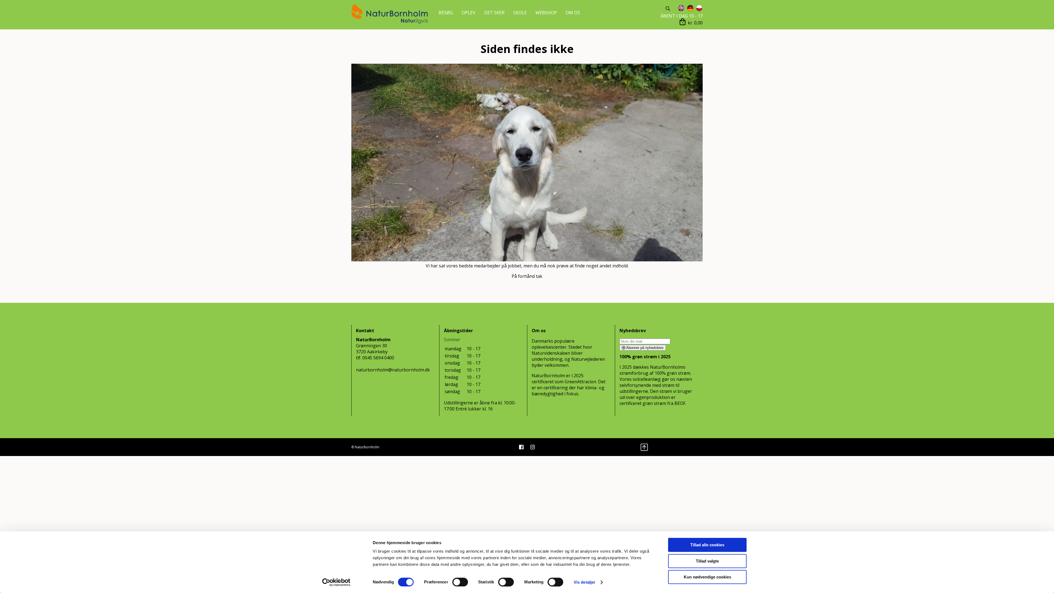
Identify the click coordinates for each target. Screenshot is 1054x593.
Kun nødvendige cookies (707, 577)
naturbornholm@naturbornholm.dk (393, 370)
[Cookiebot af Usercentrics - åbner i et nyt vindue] (336, 582)
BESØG (446, 13)
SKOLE (520, 13)
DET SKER (494, 13)
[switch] (460, 582)
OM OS (573, 13)
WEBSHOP (546, 13)
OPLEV (468, 13)
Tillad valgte (707, 561)
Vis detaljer (584, 582)
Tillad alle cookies (707, 544)
